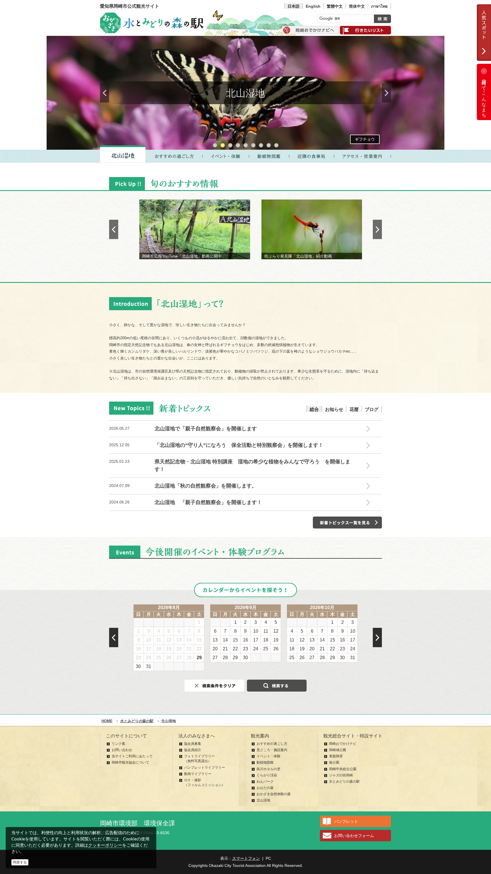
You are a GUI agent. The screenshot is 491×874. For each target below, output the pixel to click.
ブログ (371, 409)
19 (168, 648)
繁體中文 (335, 6)
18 (158, 648)
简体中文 (357, 6)
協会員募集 (192, 744)
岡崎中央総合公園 (342, 769)
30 (138, 666)
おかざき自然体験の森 (274, 794)
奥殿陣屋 (336, 756)
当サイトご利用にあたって (132, 756)
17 (148, 648)
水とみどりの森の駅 (344, 781)
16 (138, 648)
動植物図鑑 (265, 762)
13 (179, 639)
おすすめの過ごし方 (272, 744)
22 (199, 648)
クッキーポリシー (105, 845)
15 (199, 639)
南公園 (334, 762)
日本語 (293, 6)
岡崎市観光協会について (130, 762)
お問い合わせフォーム (354, 835)
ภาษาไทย (379, 6)
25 (158, 657)
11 (158, 639)
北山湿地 (263, 800)
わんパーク (265, 781)
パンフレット (346, 821)
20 (179, 648)
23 (138, 657)
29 (199, 657)
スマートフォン (246, 858)
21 (189, 648)
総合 (314, 409)
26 (168, 657)
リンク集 (118, 744)
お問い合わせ (122, 750)
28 (189, 657)
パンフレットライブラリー (204, 768)
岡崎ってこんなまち (484, 96)
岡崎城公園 (337, 750)
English (313, 6)
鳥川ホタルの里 (268, 769)
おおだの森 (265, 788)
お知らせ (334, 409)
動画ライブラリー (197, 774)
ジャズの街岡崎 (341, 775)
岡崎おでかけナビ (342, 744)
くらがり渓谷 (267, 775)
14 (189, 639)
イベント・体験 (268, 756)
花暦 (354, 409)
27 (179, 657)
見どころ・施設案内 (272, 750)
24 (148, 657)
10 (148, 639)
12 (168, 639)
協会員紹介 (192, 750)
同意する (20, 862)
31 (148, 666)
